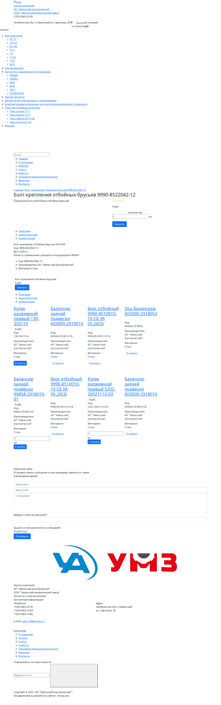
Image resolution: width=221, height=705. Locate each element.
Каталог (23, 638)
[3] (118, 200)
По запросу (58, 363)
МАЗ (12, 82)
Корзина (81, 22)
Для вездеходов (14, 68)
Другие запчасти (15, 97)
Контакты (24, 184)
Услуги (22, 169)
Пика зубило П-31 (20, 115)
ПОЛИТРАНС (17, 93)
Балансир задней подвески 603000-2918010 (67, 315)
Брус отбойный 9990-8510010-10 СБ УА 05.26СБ (103, 315)
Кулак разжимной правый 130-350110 (26, 315)
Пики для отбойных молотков (22, 107)
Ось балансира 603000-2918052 (141, 310)
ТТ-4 (12, 50)
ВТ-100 (13, 46)
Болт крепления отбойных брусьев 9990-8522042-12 (55, 190)
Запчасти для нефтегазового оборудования (31, 100)
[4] (120, 200)
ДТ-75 (13, 39)
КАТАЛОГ (23, 166)
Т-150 (13, 57)
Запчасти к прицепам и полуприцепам (28, 71)
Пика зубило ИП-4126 (22, 118)
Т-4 (11, 53)
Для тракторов (13, 35)
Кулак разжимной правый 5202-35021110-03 (102, 386)
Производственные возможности (38, 649)
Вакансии (24, 180)
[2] (116, 200)
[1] (113, 200)
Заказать (119, 224)
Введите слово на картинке (30, 514)
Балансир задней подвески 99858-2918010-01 (29, 389)
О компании (25, 162)
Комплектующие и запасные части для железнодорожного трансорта (46, 104)
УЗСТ (12, 89)
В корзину (20, 363)
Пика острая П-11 (20, 111)
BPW (12, 86)
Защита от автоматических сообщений (37, 527)
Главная (23, 158)
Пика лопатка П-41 (20, 122)
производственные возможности (38, 176)
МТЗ (12, 64)
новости (23, 173)
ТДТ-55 (13, 43)
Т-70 (12, 61)
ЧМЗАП (14, 75)
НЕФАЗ (14, 79)
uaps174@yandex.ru (33, 621)
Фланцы (9, 125)
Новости (23, 645)
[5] (122, 200)
